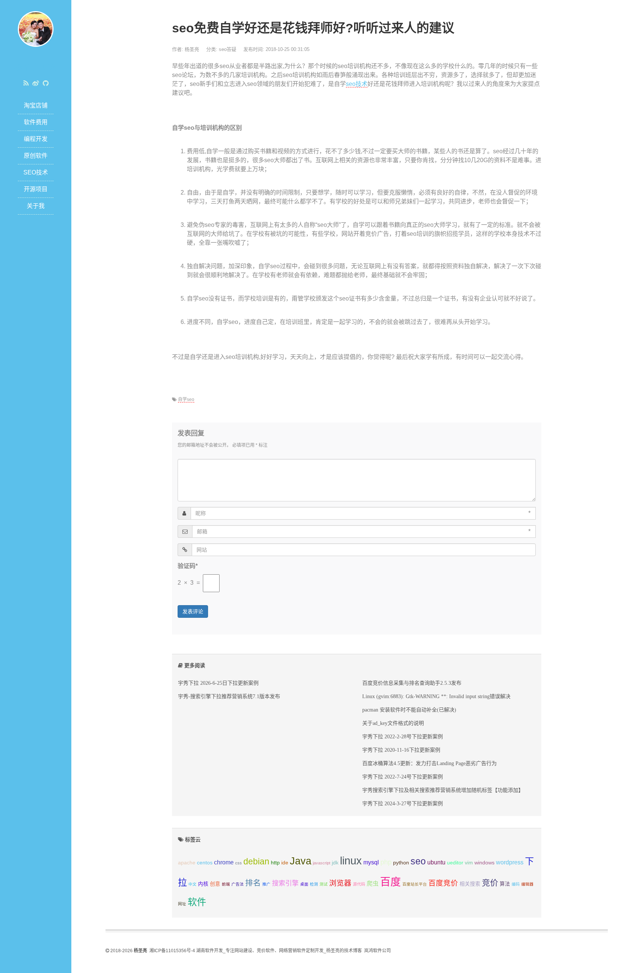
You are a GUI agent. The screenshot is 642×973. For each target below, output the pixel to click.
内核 (203, 884)
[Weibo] (35, 83)
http (275, 863)
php (386, 862)
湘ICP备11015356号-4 (172, 950)
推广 (266, 884)
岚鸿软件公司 (377, 950)
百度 (390, 882)
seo (418, 861)
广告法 (237, 884)
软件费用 (36, 122)
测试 (324, 884)
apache (186, 863)
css (238, 863)
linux (351, 860)
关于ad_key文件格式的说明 (393, 723)
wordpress (509, 862)
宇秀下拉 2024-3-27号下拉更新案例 (402, 803)
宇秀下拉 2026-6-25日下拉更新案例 (218, 682)
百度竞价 (443, 883)
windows (484, 863)
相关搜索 (470, 884)
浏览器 (340, 883)
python (401, 863)
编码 (516, 884)
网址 (182, 904)
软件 (197, 902)
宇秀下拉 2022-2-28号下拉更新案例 (402, 736)
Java (300, 861)
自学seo (186, 399)
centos (205, 863)
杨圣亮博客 (35, 67)
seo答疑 (227, 49)
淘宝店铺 (36, 105)
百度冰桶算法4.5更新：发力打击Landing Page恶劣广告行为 (429, 763)
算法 (505, 884)
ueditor (455, 863)
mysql (371, 862)
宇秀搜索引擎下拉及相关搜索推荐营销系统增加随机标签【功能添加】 (442, 790)
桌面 (304, 884)
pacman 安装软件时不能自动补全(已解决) (409, 709)
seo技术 (356, 84)
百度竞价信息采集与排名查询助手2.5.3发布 (411, 682)
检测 (314, 884)
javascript (321, 863)
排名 (253, 883)
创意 (215, 884)
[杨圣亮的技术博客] (36, 28)
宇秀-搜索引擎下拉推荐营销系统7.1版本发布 (229, 696)
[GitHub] (45, 83)
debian (256, 861)
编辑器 (527, 884)
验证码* (188, 566)
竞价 (490, 882)
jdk (335, 863)
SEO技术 (35, 172)
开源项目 (36, 189)
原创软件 (36, 155)
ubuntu (436, 862)
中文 (192, 884)
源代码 (359, 884)
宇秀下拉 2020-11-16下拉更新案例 (401, 749)
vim (469, 863)
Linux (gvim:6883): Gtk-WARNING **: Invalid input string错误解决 (436, 696)
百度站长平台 (414, 884)
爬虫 (373, 883)
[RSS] (26, 83)
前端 (226, 884)
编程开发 (36, 139)
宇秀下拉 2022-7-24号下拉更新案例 (402, 776)
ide (284, 863)
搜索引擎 (285, 883)
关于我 (36, 206)
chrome (224, 862)
